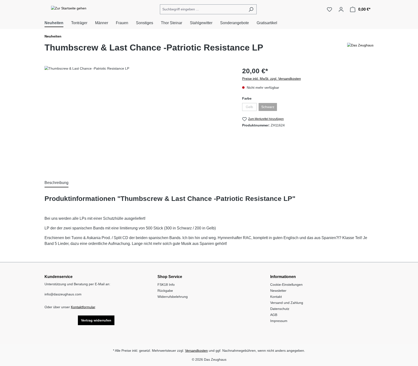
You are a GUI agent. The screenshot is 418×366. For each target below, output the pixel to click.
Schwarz (269, 108)
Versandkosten (196, 350)
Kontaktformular (83, 307)
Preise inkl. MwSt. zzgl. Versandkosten (271, 79)
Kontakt (276, 297)
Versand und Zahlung (286, 303)
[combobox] (203, 9)
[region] (138, 118)
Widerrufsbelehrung (172, 297)
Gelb (251, 108)
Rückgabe (165, 291)
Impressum (278, 321)
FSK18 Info (166, 284)
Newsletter (278, 291)
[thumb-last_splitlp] (138, 118)
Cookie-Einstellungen (286, 284)
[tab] (56, 183)
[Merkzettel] (329, 9)
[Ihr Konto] (341, 9)
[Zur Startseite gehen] (69, 8)
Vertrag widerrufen (96, 320)
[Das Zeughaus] (360, 49)
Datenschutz (279, 309)
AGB (273, 315)
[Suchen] (251, 9)
